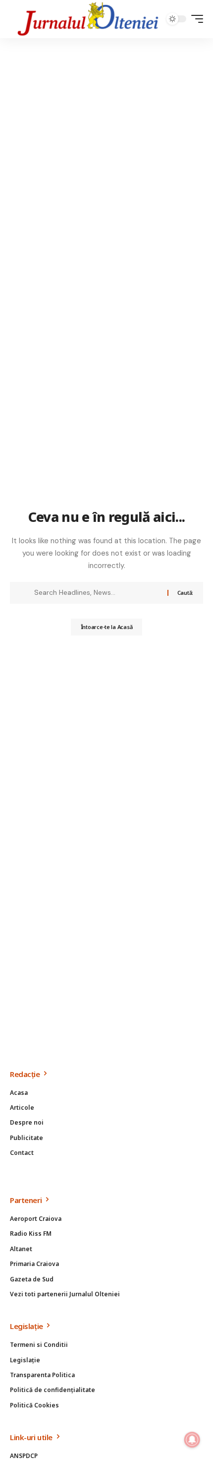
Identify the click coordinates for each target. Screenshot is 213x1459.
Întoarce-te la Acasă (107, 627)
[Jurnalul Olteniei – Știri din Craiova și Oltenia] (88, 19)
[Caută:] (97, 593)
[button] (194, 19)
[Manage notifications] (192, 1440)
